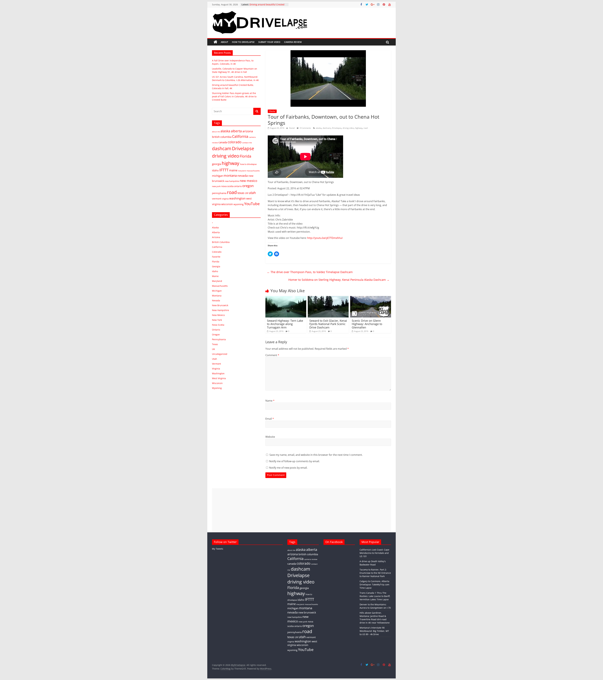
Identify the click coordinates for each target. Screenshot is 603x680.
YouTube (252, 203)
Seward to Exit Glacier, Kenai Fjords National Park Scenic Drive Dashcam (328, 324)
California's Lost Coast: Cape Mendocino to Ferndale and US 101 (374, 553)
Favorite (216, 256)
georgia (216, 164)
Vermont (216, 363)
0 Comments (305, 128)
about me (216, 132)
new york (216, 186)
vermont (216, 198)
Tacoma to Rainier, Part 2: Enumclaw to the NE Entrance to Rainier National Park (375, 573)
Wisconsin (217, 383)
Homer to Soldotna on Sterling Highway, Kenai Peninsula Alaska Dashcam (338, 280)
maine (233, 170)
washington (237, 198)
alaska (318, 128)
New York (217, 319)
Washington (218, 373)
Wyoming (217, 388)
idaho (215, 170)
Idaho (215, 271)
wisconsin (227, 204)
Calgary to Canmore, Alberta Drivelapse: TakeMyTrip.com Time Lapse (374, 584)
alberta (236, 131)
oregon (248, 185)
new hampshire (232, 181)
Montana (216, 295)
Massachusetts (220, 285)
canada (222, 142)
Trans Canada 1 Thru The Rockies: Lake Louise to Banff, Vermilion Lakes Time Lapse (375, 596)
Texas (215, 344)
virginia (225, 198)
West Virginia (219, 378)
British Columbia (221, 242)
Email (269, 418)
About (224, 41)
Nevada (216, 300)
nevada (242, 175)
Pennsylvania (219, 339)
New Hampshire (220, 310)
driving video (348, 128)
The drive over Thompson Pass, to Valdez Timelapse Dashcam (310, 272)
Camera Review (293, 41)
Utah (214, 358)
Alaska (272, 111)
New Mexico (218, 315)
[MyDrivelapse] (215, 42)
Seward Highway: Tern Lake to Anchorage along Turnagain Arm (285, 324)
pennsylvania (219, 193)
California (240, 136)
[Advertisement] (301, 510)
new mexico (248, 180)
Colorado (216, 251)
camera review (310, 559)
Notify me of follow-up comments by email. (294, 461)
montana (230, 175)
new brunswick (307, 612)
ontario (238, 186)
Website (270, 436)
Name (269, 400)
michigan (217, 175)
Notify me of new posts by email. (288, 467)
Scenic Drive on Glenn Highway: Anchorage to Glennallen (367, 324)
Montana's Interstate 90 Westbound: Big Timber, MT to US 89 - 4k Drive (374, 631)
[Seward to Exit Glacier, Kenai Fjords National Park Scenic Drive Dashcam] (328, 298)
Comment (272, 355)
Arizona (216, 237)
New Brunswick (220, 305)
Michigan (217, 290)
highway (358, 128)
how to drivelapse (248, 164)
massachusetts (253, 170)
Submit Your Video (269, 41)
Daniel (292, 128)
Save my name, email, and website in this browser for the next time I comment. (316, 455)
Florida (245, 156)
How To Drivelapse (243, 41)
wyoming (239, 204)
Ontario (216, 329)
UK (246, 193)
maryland (242, 171)
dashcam (327, 128)
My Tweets (217, 548)
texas (240, 193)
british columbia (221, 137)
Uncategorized (219, 353)
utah (252, 193)
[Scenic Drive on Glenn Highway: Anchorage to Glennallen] (370, 298)
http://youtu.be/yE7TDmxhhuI (324, 238)
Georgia (216, 266)
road (366, 128)
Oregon (216, 334)
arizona (247, 131)
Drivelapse (336, 128)
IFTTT (223, 169)
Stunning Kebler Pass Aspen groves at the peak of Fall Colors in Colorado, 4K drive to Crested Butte (234, 96)
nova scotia (227, 186)
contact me (247, 142)
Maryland (217, 281)
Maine (215, 276)
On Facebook (334, 542)
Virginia (216, 368)
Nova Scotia (218, 324)
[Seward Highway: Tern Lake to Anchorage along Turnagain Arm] (285, 298)
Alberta (216, 232)
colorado (235, 142)
